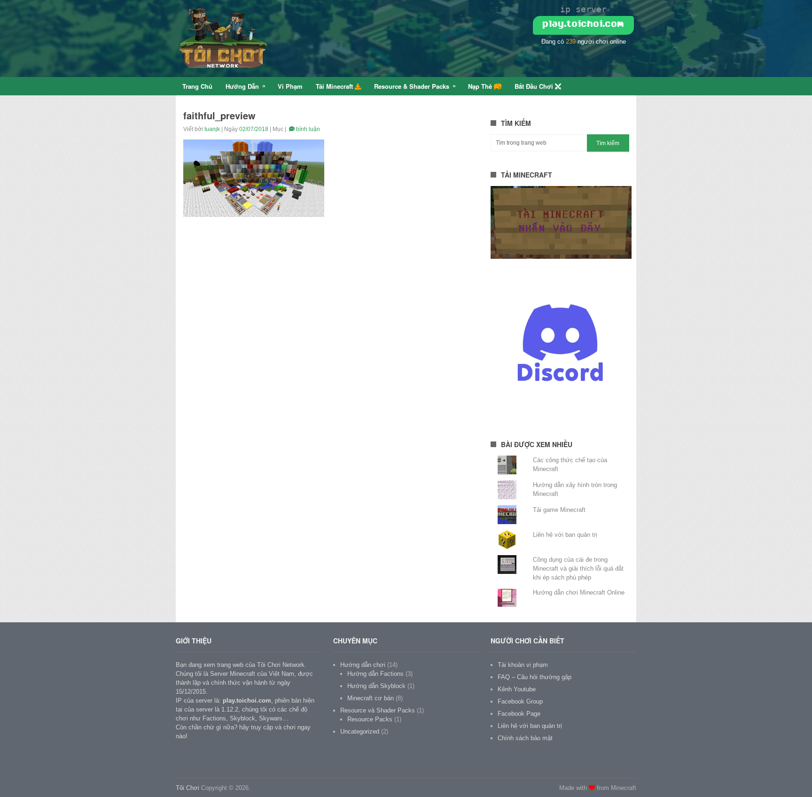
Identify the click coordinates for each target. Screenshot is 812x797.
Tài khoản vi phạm (523, 664)
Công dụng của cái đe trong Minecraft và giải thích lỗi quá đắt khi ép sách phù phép (578, 568)
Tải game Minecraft (559, 509)
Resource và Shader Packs (377, 710)
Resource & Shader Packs (411, 86)
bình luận (307, 129)
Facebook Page (519, 713)
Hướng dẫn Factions (375, 673)
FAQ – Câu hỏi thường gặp (534, 677)
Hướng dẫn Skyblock (376, 685)
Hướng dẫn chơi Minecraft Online (579, 592)
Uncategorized (359, 731)
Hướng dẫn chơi (362, 664)
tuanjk (212, 129)
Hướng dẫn (242, 86)
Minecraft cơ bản (370, 698)
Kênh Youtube (517, 689)
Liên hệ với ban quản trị (565, 534)
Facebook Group (520, 701)
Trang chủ (197, 86)
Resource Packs (369, 719)
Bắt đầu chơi (535, 86)
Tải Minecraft (335, 86)
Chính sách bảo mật (525, 738)
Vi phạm (290, 86)
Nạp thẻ (481, 86)
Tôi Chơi (187, 787)
